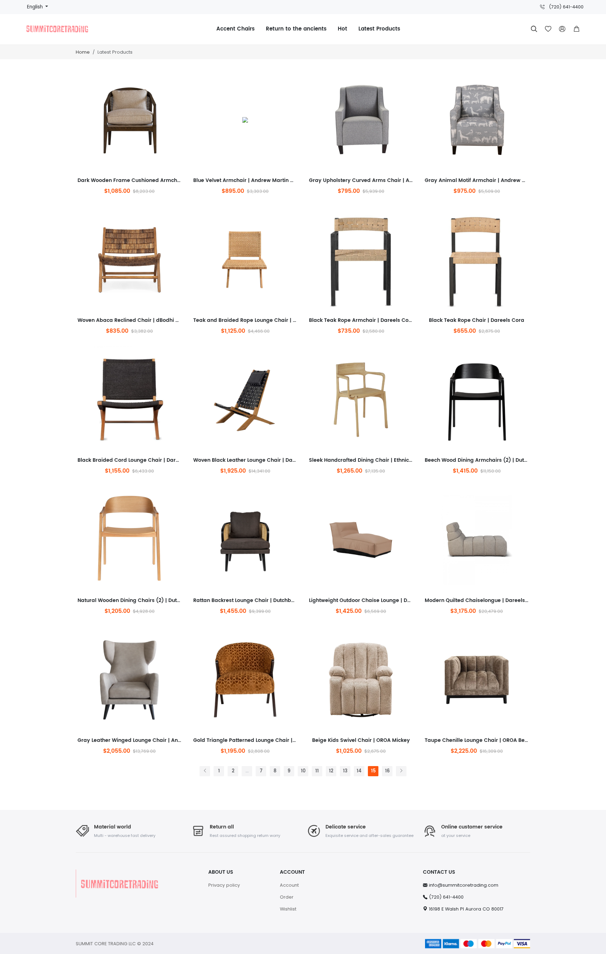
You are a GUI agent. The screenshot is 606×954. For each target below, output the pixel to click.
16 (387, 771)
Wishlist (288, 909)
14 (359, 771)
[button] (577, 29)
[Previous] (205, 771)
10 (303, 771)
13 (345, 771)
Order (287, 897)
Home (83, 52)
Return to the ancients (296, 29)
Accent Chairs (235, 29)
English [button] (35, 7)
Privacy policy (224, 885)
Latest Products (379, 29)
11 (317, 771)
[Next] (401, 771)
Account (289, 885)
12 (331, 771)
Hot (342, 29)
